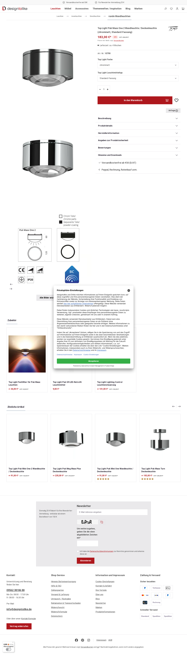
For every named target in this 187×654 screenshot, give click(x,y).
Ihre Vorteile (101, 590)
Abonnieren (85, 560)
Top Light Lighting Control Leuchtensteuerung (109, 383)
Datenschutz (57, 616)
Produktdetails (105, 126)
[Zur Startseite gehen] (15, 8)
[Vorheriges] (11, 284)
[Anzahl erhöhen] (108, 89)
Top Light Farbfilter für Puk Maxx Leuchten (24, 383)
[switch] (8, 649)
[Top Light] (173, 28)
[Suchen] (165, 8)
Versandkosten (119, 40)
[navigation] (176, 406)
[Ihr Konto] (177, 8)
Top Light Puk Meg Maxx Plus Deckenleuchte (67, 470)
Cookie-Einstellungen (105, 581)
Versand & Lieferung (60, 594)
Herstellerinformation (108, 133)
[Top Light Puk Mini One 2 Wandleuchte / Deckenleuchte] (27, 440)
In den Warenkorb (133, 100)
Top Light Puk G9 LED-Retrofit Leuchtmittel (67, 383)
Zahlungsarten (57, 590)
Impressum (101, 640)
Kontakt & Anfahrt (104, 586)
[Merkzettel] (171, 8)
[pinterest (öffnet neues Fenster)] (82, 640)
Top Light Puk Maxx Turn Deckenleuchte (153, 470)
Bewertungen (104, 148)
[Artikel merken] (175, 100)
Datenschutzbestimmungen (101, 551)
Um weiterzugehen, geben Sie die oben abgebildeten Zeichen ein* (87, 533)
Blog (98, 599)
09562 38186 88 (15, 590)
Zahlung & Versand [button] (150, 575)
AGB (110, 640)
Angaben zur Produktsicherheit (113, 140)
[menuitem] (71, 582)
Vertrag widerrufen (19, 626)
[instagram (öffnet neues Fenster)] (88, 640)
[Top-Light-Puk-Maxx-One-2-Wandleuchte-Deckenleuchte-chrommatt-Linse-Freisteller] (48, 68)
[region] (49, 163)
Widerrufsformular (59, 612)
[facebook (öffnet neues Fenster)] (76, 640)
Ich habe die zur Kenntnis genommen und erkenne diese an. (112, 552)
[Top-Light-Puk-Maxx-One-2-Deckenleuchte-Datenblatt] (48, 250)
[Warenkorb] (183, 8)
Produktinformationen (105, 612)
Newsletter (101, 603)
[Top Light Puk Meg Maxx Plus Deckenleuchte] (71, 440)
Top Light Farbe (105, 59)
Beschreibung (104, 118)
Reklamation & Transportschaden (66, 603)
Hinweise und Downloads (110, 155)
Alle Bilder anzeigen (49, 297)
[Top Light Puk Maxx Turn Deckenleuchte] (159, 440)
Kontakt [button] (10, 575)
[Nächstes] (11, 289)
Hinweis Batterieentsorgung (63, 581)
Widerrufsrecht (57, 607)
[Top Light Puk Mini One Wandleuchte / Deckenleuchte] (115, 440)
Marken (99, 607)
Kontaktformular (28, 618)
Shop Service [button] (58, 575)
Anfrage (172, 110)
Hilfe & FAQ (56, 586)
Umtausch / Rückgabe (61, 599)
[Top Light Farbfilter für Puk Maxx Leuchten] (27, 354)
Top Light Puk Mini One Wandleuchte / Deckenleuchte (115, 470)
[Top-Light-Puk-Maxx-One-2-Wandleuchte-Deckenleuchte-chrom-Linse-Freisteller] (48, 159)
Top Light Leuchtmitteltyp (110, 72)
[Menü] (12, 642)
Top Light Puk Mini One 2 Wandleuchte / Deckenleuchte (27, 470)
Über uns (99, 594)
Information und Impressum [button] (110, 575)
